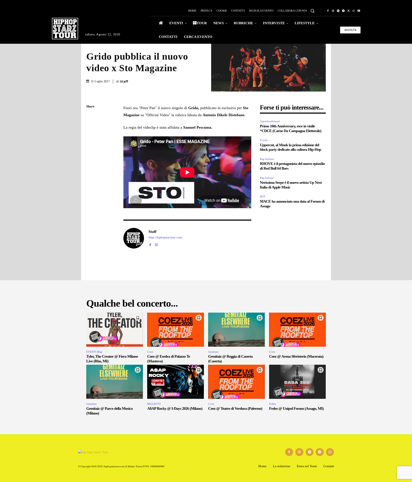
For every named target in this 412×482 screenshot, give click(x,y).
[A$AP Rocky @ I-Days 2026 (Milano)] (175, 382)
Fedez (272, 403)
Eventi (264, 140)
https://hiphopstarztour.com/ (165, 237)
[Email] (90, 157)
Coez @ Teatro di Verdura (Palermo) (235, 408)
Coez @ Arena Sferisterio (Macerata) (296, 356)
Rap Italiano (267, 159)
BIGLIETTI (154, 403)
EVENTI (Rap (94, 351)
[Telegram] (343, 11)
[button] (312, 11)
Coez (150, 351)
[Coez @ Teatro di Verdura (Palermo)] (236, 382)
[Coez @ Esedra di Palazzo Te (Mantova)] (175, 329)
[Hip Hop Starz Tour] (65, 28)
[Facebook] (327, 11)
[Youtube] (358, 11)
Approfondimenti (270, 121)
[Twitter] (348, 11)
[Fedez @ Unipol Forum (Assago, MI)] (297, 382)
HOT (262, 196)
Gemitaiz (213, 351)
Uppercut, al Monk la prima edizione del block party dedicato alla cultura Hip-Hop (290, 147)
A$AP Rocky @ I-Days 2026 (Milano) (174, 408)
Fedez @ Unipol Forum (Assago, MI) (296, 408)
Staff (124, 81)
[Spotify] (338, 11)
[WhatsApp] (353, 11)
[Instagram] (333, 11)
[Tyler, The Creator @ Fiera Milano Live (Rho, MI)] (114, 329)
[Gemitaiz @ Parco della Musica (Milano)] (114, 382)
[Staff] (133, 238)
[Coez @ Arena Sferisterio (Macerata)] (297, 329)
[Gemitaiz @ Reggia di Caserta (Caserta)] (236, 329)
